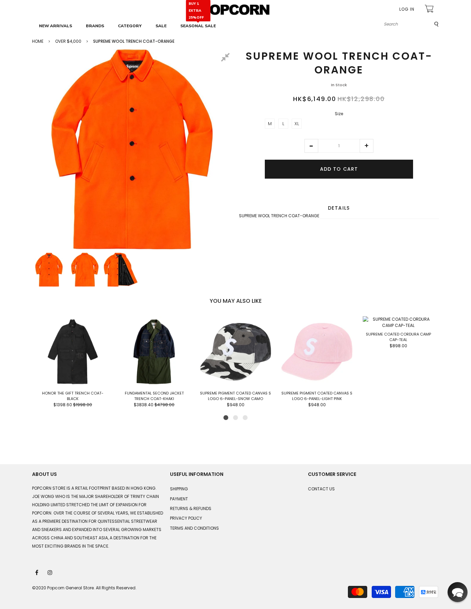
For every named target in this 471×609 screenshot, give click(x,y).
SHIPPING (179, 489)
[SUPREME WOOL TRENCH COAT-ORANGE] (49, 270)
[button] (311, 146)
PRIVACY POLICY (186, 518)
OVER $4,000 (68, 41)
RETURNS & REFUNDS (190, 508)
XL (296, 123)
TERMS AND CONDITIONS (194, 528)
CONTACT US (321, 489)
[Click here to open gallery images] (226, 58)
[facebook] (37, 572)
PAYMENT (179, 499)
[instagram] (50, 572)
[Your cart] (430, 9)
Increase (366, 146)
